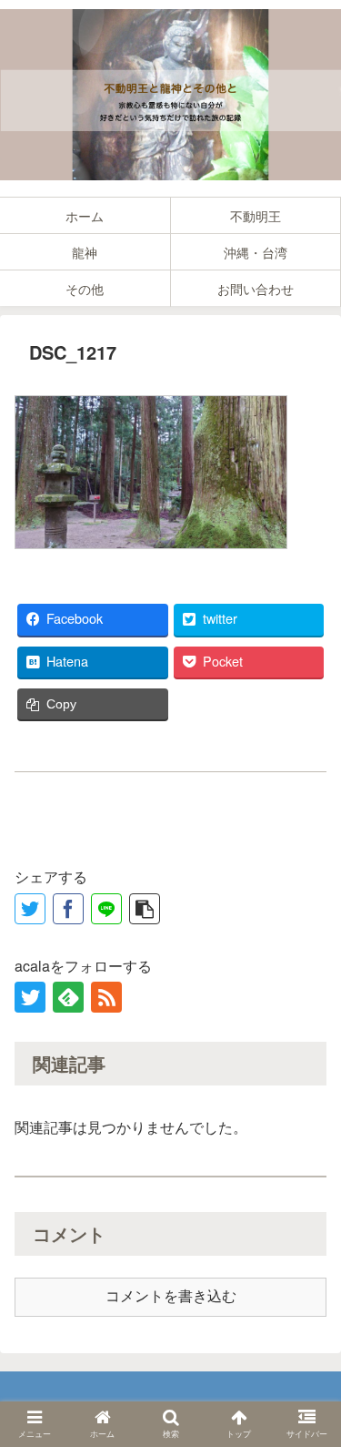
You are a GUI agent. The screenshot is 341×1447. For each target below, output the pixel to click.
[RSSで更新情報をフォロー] (106, 997)
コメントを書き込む (170, 1296)
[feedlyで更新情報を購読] (68, 997)
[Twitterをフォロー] (30, 997)
